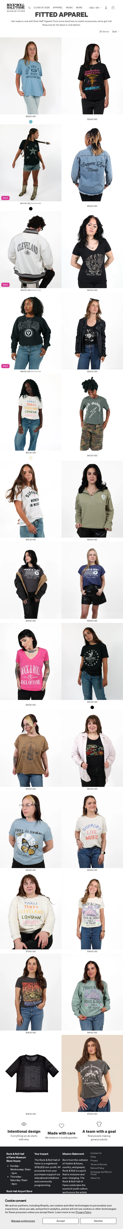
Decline (98, 1220)
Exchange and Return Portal (101, 1173)
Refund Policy (97, 1168)
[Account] (106, 7)
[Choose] (56, 109)
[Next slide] (57, 75)
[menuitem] (79, 7)
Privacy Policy (83, 1212)
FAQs (93, 1156)
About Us (95, 1178)
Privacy (94, 1160)
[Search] (29, 7)
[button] (116, 31)
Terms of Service (98, 1164)
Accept (61, 1220)
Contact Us (96, 1153)
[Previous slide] (5, 75)
